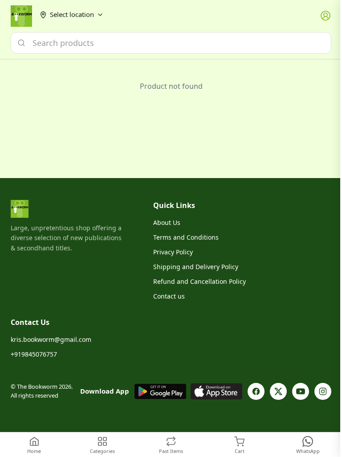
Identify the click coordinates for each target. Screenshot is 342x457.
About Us (166, 222)
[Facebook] (256, 391)
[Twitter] (278, 391)
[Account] (326, 16)
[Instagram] (322, 391)
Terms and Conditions (186, 237)
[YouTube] (300, 391)
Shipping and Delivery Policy (195, 266)
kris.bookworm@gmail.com (51, 339)
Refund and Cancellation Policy (199, 281)
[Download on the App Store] (216, 391)
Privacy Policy (173, 252)
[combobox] (171, 43)
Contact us (169, 296)
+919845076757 (34, 354)
